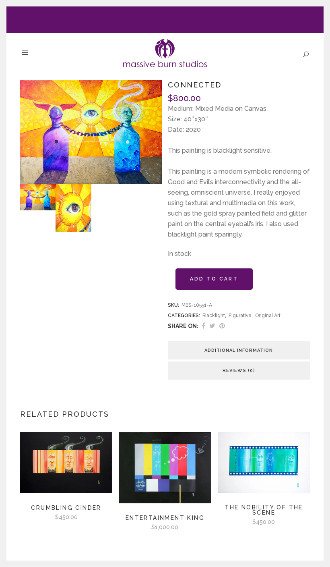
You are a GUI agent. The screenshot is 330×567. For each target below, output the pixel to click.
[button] (151, 92)
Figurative (240, 315)
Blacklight (213, 315)
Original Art (267, 315)
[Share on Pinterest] (222, 326)
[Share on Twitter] (212, 326)
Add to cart (214, 279)
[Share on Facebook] (203, 326)
